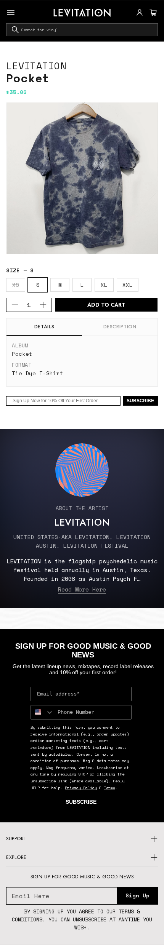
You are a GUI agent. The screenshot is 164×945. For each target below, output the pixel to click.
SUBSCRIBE (140, 400)
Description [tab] (120, 326)
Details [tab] (44, 326)
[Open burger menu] (10, 12)
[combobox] (82, 30)
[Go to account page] (139, 12)
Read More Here (82, 589)
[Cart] (152, 12)
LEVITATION (36, 66)
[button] (152, 12)
